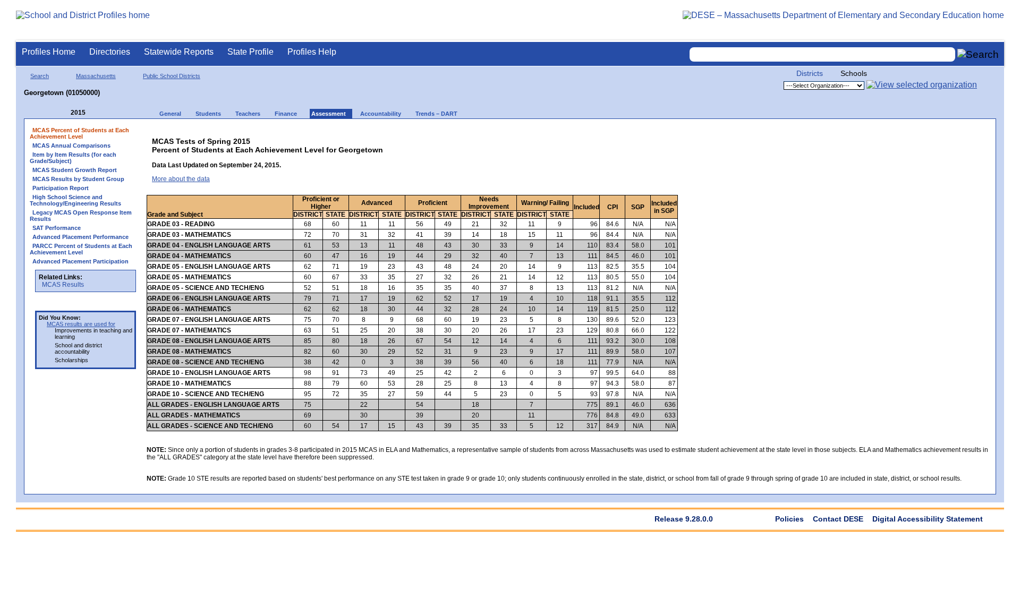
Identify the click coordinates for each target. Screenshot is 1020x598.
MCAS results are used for (81, 324)
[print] (907, 133)
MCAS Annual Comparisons (71, 145)
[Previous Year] (63, 113)
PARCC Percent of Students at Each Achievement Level (81, 249)
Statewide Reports (179, 51)
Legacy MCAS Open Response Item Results (81, 215)
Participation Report (60, 188)
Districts (809, 73)
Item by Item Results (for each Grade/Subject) (73, 157)
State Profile (250, 51)
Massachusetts (96, 76)
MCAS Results (63, 284)
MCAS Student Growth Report (74, 170)
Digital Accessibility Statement (927, 519)
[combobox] (822, 54)
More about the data (181, 179)
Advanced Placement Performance (80, 237)
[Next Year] (99, 113)
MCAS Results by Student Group (78, 179)
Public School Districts (171, 76)
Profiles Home (48, 51)
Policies (789, 519)
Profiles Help (311, 51)
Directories (109, 51)
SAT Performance (56, 228)
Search (39, 76)
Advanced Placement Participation (80, 261)
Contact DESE (838, 519)
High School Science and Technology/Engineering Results (75, 200)
